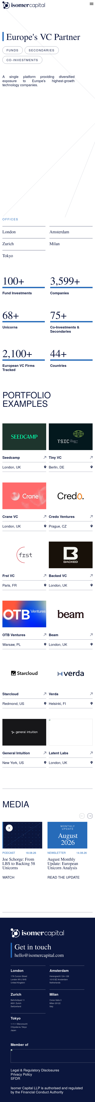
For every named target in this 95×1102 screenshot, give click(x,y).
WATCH (8, 877)
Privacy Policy (21, 1074)
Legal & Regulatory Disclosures (35, 1069)
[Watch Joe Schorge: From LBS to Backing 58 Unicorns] (9, 828)
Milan (54, 243)
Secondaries (42, 50)
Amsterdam (59, 231)
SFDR (15, 1078)
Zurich (8, 243)
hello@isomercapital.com (39, 955)
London (9, 231)
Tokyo (7, 255)
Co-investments (22, 60)
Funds (12, 50)
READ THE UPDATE (64, 877)
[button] (81, 816)
